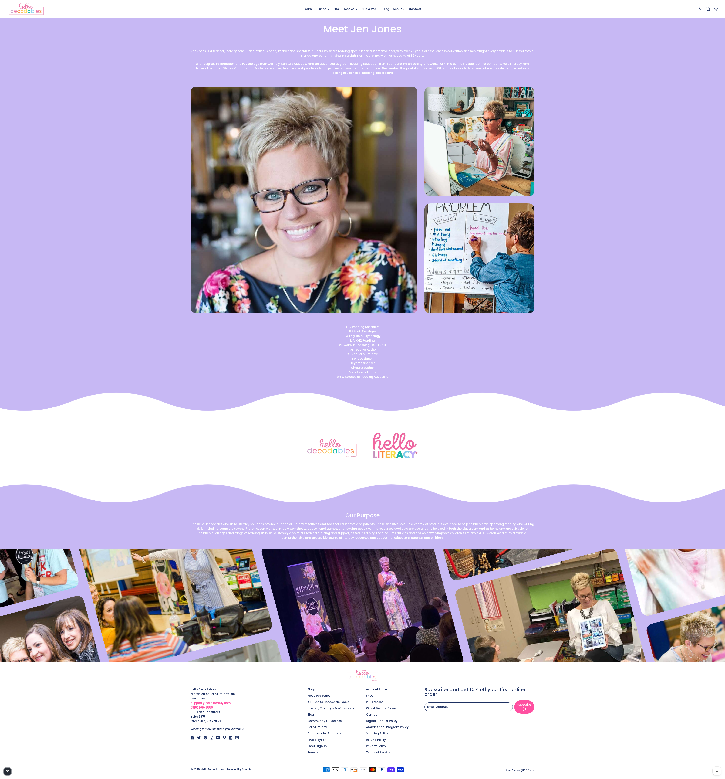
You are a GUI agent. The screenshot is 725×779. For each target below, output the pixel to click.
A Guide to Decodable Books (328, 702)
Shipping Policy (377, 733)
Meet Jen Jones (319, 696)
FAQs (369, 696)
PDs (336, 9)
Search (313, 752)
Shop (311, 689)
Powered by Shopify (239, 769)
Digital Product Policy (382, 721)
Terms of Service (378, 752)
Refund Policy (376, 740)
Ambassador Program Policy (387, 727)
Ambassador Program (324, 733)
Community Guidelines (325, 721)
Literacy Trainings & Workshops (331, 708)
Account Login (376, 689)
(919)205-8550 (202, 707)
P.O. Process (374, 702)
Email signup (317, 746)
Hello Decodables (212, 769)
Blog (386, 9)
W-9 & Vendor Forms (381, 708)
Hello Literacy (317, 727)
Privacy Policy (376, 746)
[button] (708, 9)
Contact (415, 9)
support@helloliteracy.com (211, 703)
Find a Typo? (317, 740)
